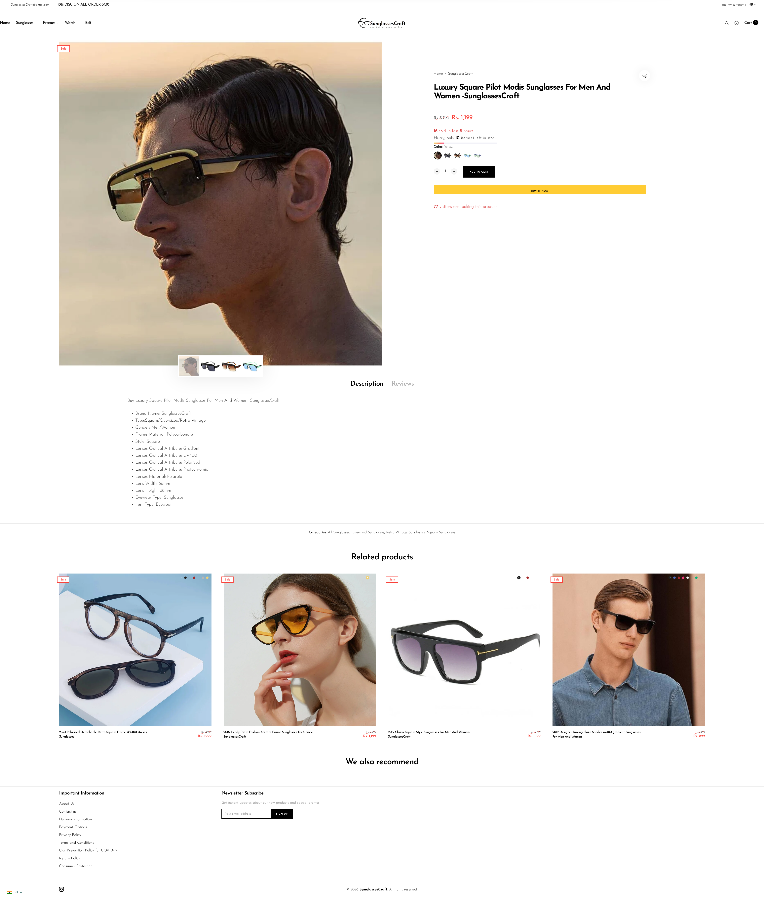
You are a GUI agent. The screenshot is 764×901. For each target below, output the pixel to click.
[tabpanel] (220, 203)
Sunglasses (24, 23)
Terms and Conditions (76, 843)
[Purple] (477, 155)
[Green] (468, 155)
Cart (750, 23)
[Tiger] (458, 155)
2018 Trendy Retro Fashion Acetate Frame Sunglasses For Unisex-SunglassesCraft (268, 734)
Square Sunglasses (441, 532)
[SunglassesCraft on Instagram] (61, 889)
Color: (443, 147)
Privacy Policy (70, 835)
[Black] (448, 155)
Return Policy (69, 858)
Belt (88, 23)
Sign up (282, 814)
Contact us (67, 812)
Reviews (402, 383)
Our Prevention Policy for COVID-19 (88, 850)
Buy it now (539, 191)
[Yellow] (438, 155)
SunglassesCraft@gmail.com (30, 4)
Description (366, 383)
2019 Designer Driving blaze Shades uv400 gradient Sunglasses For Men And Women (597, 734)
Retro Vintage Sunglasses (405, 532)
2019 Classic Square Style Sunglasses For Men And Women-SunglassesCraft (429, 734)
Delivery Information (75, 819)
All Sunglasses (339, 532)
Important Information (81, 793)
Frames (49, 23)
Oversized (169, 420)
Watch (70, 23)
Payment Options (73, 827)
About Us (66, 804)
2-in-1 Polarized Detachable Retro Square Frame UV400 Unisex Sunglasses (103, 734)
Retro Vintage (193, 420)
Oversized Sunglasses (368, 532)
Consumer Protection (76, 866)
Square (151, 420)
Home (5, 23)
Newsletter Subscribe (242, 793)
